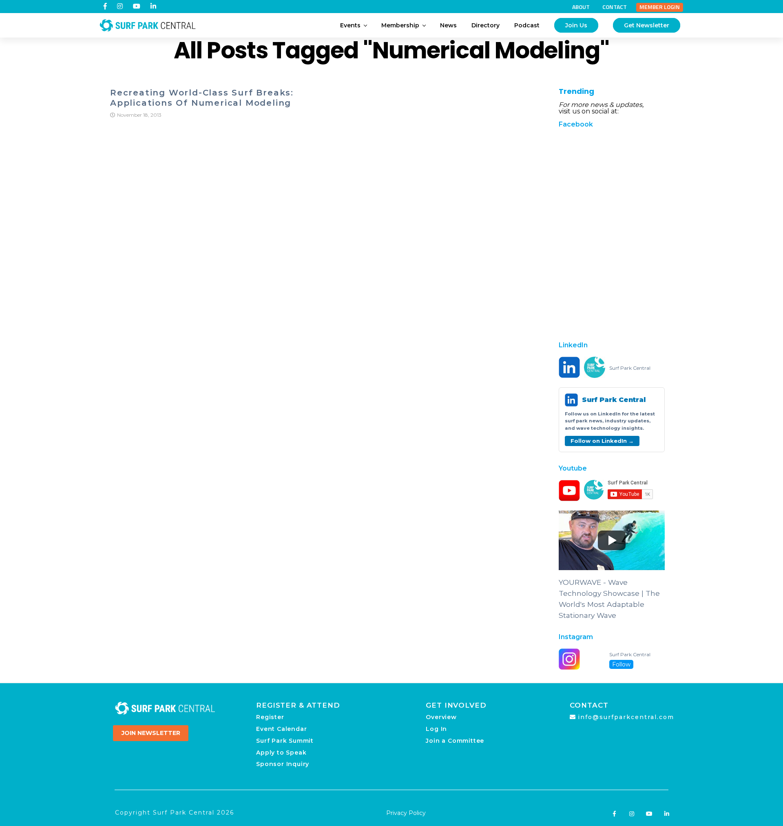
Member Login (659, 7)
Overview (441, 717)
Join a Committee (455, 740)
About (581, 7)
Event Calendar (281, 729)
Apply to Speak (281, 752)
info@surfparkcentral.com (626, 717)
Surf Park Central (629, 368)
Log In (436, 729)
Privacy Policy (406, 813)
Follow (621, 664)
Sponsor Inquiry (282, 764)
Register (270, 717)
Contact (614, 7)
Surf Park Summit (285, 740)
